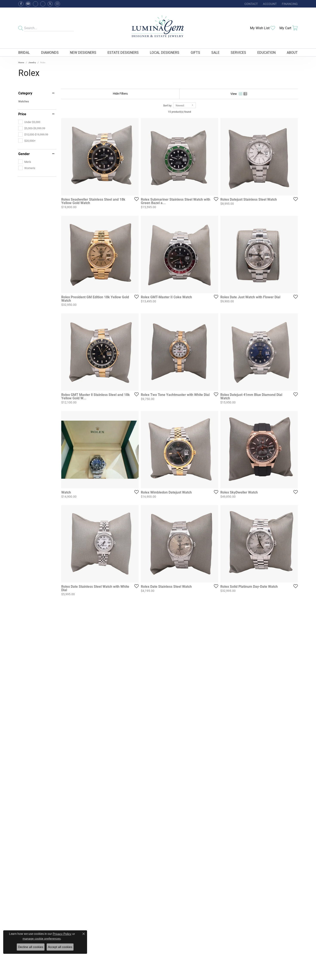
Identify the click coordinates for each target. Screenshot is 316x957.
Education (266, 52)
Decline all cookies (30, 947)
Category (25, 93)
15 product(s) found (179, 111)
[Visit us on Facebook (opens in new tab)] (35, 3)
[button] (269, 4)
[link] (251, 4)
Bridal (24, 52)
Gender (24, 153)
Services (238, 52)
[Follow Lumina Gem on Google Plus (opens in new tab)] (42, 3)
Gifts (195, 52)
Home (21, 62)
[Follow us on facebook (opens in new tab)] (20, 3)
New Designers (83, 52)
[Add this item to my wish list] (135, 198)
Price (22, 114)
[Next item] (293, 352)
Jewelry (32, 62)
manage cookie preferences (42, 938)
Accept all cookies (60, 947)
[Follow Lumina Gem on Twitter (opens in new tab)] (50, 3)
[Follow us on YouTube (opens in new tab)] (28, 3)
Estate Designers (123, 52)
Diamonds (50, 52)
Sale (215, 52)
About (292, 52)
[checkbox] (29, 122)
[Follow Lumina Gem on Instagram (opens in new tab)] (57, 3)
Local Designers (164, 52)
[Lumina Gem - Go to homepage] (158, 28)
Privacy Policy (62, 933)
